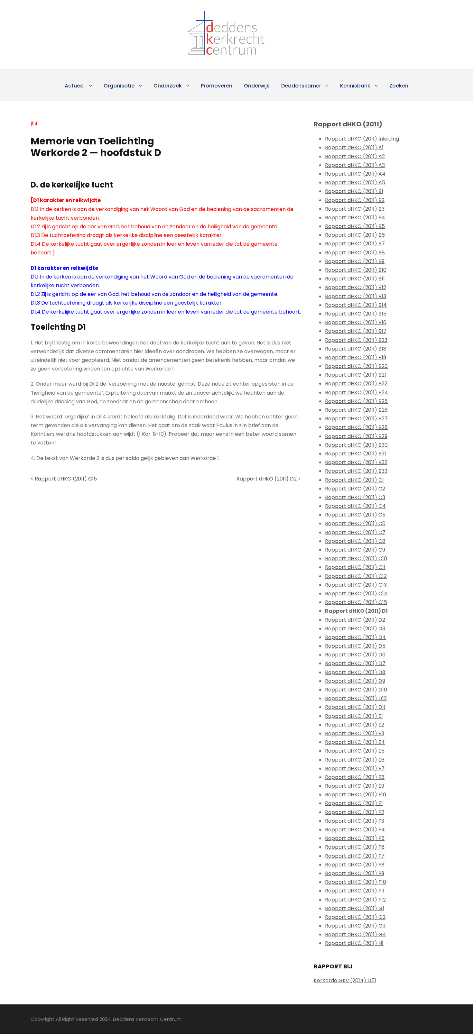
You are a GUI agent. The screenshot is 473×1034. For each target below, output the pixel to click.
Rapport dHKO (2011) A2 (355, 156)
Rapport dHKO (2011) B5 (355, 226)
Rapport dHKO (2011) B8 (355, 252)
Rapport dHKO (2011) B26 (356, 410)
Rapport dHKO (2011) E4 (355, 742)
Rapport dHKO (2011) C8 (355, 541)
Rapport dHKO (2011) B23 (356, 340)
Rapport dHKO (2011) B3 (355, 209)
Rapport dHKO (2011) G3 (355, 925)
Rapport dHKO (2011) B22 (356, 383)
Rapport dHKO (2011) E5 (355, 751)
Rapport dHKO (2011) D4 (355, 637)
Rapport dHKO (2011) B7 (355, 243)
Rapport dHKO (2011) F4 (355, 829)
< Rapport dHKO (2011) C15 (64, 478)
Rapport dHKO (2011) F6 (355, 847)
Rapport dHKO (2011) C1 (354, 480)
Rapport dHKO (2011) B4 (355, 217)
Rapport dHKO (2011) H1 (354, 943)
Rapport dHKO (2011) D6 (355, 654)
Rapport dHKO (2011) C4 (355, 506)
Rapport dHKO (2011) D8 (355, 672)
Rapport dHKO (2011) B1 (354, 191)
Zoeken (398, 85)
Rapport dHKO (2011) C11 (355, 567)
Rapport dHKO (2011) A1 (354, 147)
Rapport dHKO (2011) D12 (356, 698)
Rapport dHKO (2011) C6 (355, 523)
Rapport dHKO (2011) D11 (355, 707)
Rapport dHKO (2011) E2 (354, 724)
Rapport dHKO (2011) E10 (355, 794)
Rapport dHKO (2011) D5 (355, 646)
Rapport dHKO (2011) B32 (356, 462)
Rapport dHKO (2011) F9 (354, 873)
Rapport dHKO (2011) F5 (355, 838)
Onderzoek (167, 85)
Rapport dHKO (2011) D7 (355, 663)
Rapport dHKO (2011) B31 (355, 453)
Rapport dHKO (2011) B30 (356, 445)
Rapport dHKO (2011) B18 (355, 348)
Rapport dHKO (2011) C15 (356, 602)
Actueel (75, 85)
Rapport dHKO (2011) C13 (356, 585)
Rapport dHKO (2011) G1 (354, 908)
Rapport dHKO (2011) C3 (355, 497)
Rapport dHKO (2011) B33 (356, 471)
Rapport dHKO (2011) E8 (355, 777)
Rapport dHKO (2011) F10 (355, 882)
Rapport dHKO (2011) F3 (354, 821)
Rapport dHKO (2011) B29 (356, 436)
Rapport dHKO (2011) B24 (356, 392)
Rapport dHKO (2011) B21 (355, 375)
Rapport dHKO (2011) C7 (355, 532)
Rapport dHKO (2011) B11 (355, 278)
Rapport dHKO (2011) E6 (355, 760)
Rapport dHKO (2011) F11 (355, 890)
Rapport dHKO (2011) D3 (355, 628)
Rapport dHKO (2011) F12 (355, 899)
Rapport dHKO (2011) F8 (355, 864)
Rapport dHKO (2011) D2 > (268, 478)
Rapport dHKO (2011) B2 (355, 200)
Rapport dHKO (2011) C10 (356, 558)
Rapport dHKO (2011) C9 (355, 550)
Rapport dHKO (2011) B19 (355, 357)
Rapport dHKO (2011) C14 (356, 593)
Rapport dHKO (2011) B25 (356, 401)
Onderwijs (257, 85)
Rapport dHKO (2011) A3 (355, 165)
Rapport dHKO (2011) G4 (355, 934)
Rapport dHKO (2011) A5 (355, 182)
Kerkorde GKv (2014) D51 (345, 980)
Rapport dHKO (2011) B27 (356, 418)
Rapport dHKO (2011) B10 (355, 270)
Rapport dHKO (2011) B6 (355, 235)
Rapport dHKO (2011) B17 (355, 331)
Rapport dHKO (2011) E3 (354, 733)
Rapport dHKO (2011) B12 (355, 287)
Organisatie (119, 85)
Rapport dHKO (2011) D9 (355, 681)
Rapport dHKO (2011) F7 (355, 856)
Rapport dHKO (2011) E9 (354, 786)
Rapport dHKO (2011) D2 (355, 620)
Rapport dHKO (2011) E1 (354, 716)
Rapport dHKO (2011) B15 (355, 313)
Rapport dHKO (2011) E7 (355, 768)
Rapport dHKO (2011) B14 (356, 305)
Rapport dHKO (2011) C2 (355, 488)
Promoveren (216, 85)
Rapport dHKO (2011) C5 (355, 514)
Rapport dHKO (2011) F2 (354, 812)
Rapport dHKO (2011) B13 (355, 296)
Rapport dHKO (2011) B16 (355, 322)
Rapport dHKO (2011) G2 (355, 917)
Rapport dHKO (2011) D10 (356, 689)
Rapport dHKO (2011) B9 (355, 261)
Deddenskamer (301, 85)
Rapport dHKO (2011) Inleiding (362, 138)
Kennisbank (355, 85)
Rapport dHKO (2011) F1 (354, 803)
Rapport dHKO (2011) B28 (356, 427)
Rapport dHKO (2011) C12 (356, 576)
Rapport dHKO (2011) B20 (356, 366)
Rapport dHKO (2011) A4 (355, 174)
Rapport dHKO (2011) (348, 124)
